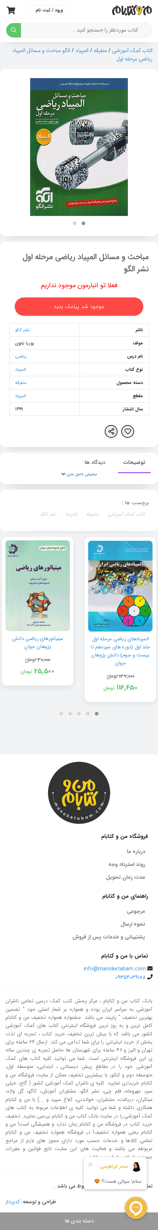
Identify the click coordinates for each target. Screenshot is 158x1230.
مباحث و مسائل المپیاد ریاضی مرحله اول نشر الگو (85, 263)
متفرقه (100, 51)
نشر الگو (22, 329)
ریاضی (21, 356)
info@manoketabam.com (115, 969)
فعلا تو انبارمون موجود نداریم (79, 285)
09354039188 (130, 977)
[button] (83, 223)
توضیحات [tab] (134, 462)
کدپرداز (13, 1202)
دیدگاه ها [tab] (95, 462)
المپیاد (82, 51)
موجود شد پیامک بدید (79, 306)
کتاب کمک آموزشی (132, 51)
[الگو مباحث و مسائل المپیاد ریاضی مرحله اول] (79, 147)
